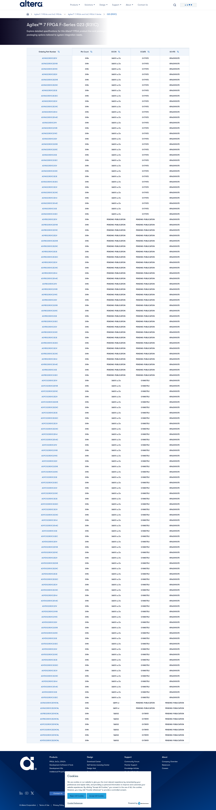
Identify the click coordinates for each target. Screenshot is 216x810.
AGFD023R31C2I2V (49, 622)
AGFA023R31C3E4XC (49, 203)
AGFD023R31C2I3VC (49, 654)
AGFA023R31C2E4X (49, 112)
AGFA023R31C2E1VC (49, 69)
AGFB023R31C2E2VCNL (49, 719)
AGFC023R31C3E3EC (49, 504)
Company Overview (170, 762)
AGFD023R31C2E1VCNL (49, 735)
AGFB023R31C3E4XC (49, 364)
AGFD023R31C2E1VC (49, 552)
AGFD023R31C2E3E (49, 574)
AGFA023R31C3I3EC (49, 214)
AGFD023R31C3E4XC (49, 687)
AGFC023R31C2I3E (49, 477)
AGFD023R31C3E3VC (49, 676)
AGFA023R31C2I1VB (49, 128)
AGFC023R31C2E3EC (49, 418)
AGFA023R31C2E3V (49, 101)
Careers (165, 768)
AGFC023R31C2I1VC (49, 456)
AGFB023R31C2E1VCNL (49, 714)
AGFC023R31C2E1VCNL (49, 724)
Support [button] (115, 5)
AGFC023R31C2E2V (50, 397)
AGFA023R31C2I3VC (50, 171)
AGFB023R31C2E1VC (49, 230)
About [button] (128, 5)
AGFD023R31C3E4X (49, 681)
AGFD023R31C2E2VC (49, 569)
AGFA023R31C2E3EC (49, 96)
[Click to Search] (174, 5)
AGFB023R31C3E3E (49, 338)
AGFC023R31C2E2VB (49, 402)
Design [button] (103, 5)
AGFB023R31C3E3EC (49, 343)
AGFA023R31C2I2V (49, 139)
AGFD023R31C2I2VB (49, 628)
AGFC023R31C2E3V (50, 423)
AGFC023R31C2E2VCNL (49, 730)
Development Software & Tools (61, 765)
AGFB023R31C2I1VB (49, 289)
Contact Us (58, 793)
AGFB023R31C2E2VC (49, 246)
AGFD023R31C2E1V (49, 542)
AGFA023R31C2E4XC (49, 117)
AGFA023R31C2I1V (49, 123)
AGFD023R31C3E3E (49, 660)
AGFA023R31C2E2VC (49, 85)
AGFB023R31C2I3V (49, 327)
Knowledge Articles (131, 768)
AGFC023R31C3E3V (50, 509)
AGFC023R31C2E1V (49, 381)
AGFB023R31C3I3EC (49, 375)
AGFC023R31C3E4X (50, 520)
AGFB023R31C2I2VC (49, 311)
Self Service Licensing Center (98, 765)
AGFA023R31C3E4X (49, 198)
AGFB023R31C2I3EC (49, 321)
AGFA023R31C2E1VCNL (49, 703)
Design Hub (91, 768)
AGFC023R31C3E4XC (49, 526)
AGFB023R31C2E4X (49, 273)
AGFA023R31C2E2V (49, 74)
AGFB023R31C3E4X (49, 359)
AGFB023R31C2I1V (49, 284)
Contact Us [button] (143, 5)
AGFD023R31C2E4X (49, 595)
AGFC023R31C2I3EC (49, 483)
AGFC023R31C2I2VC (49, 472)
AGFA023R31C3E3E (49, 176)
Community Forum (131, 762)
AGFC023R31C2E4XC (49, 440)
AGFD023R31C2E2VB (49, 563)
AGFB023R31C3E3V (49, 348)
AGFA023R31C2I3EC (49, 160)
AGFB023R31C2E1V (49, 219)
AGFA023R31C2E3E (49, 90)
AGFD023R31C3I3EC (49, 697)
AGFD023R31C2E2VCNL (49, 740)
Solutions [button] (89, 5)
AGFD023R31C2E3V (49, 585)
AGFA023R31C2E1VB (50, 64)
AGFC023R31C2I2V (49, 461)
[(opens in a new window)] (21, 793)
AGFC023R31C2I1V (49, 445)
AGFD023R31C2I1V (49, 606)
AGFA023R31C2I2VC (50, 150)
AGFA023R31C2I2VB (50, 144)
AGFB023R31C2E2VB (49, 241)
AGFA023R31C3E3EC (49, 182)
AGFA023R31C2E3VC (49, 107)
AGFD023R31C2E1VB (49, 547)
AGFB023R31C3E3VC (49, 354)
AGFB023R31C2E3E (49, 252)
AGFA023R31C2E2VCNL (49, 708)
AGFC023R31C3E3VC (49, 515)
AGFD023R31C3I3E (49, 692)
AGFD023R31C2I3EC (49, 644)
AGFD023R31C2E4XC (49, 601)
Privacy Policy (58, 805)
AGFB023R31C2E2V (49, 235)
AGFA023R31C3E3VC (49, 193)
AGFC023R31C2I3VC (49, 493)
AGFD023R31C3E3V (49, 671)
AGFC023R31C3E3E (50, 499)
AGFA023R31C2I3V (49, 166)
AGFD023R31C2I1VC (50, 617)
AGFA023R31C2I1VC (49, 133)
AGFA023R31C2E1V (49, 58)
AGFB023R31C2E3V (49, 262)
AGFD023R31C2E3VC (49, 590)
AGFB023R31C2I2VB (50, 305)
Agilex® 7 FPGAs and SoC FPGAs (48, 14)
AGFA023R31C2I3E (49, 155)
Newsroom (166, 765)
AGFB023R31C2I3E (49, 316)
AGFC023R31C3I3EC (49, 536)
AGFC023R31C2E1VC (49, 391)
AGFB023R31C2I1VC (50, 295)
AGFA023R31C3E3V (49, 187)
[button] (65, 14)
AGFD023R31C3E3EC (49, 665)
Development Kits (56, 768)
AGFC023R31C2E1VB (49, 386)
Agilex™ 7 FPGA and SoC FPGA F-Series (84, 14)
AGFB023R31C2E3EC (49, 257)
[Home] (32, 5)
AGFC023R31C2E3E (50, 413)
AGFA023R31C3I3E (49, 209)
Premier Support (130, 765)
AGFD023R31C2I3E (49, 638)
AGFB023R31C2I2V (49, 300)
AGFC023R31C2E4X (50, 434)
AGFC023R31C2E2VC (49, 407)
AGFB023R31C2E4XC (49, 278)
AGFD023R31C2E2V (49, 558)
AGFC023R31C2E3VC (49, 429)
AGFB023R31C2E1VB (50, 225)
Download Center (94, 762)
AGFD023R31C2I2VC (49, 633)
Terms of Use (44, 805)
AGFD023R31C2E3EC (49, 579)
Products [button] (74, 5)
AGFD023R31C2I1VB (50, 611)
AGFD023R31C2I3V (49, 649)
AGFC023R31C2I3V (49, 488)
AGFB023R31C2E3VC (49, 268)
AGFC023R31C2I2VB (49, 466)
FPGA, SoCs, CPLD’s (58, 762)
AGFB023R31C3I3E (49, 370)
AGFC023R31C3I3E (49, 531)
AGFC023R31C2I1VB (50, 450)
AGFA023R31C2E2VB (49, 80)
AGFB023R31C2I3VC (49, 332)
